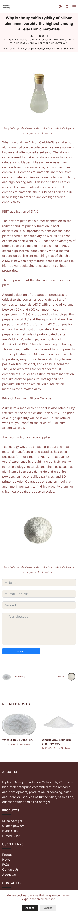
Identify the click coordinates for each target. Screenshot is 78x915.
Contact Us (10, 869)
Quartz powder (13, 826)
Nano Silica (10, 831)
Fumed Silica (11, 836)
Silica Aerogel (12, 821)
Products (8, 854)
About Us (9, 874)
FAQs (5, 864)
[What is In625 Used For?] (19, 722)
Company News (34, 48)
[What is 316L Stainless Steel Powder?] (59, 722)
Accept (29, 907)
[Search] (67, 6)
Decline (48, 907)
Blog (22, 48)
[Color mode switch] (60, 6)
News (6, 859)
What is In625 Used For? (18, 739)
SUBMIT (21, 651)
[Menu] (74, 6)
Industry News (51, 48)
